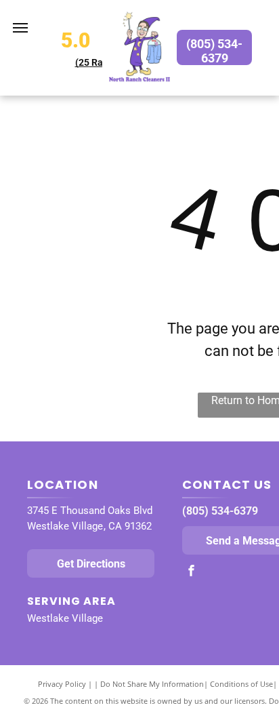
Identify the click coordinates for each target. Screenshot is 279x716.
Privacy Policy (62, 684)
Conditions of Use (241, 684)
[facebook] (191, 571)
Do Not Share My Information (152, 684)
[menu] (20, 27)
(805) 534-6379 (220, 510)
